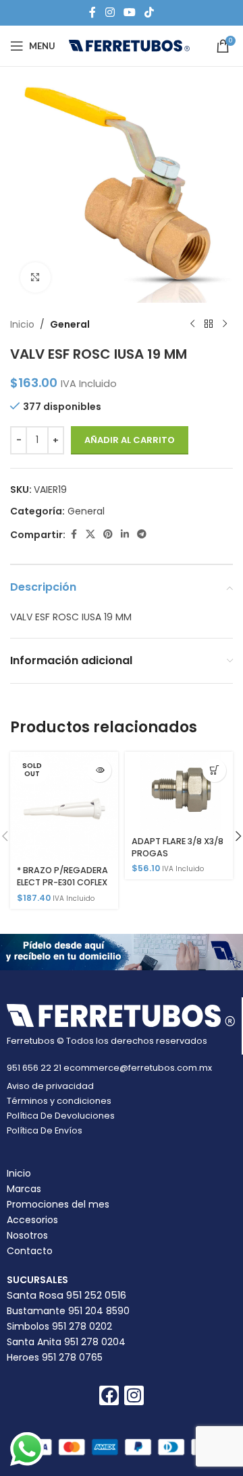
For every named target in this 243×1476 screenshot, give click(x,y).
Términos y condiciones (59, 1100)
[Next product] (225, 324)
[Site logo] (129, 45)
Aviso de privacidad (50, 1086)
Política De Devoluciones (61, 1115)
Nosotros (27, 1235)
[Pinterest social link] (108, 534)
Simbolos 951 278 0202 (59, 1326)
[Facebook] (109, 1395)
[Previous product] (192, 324)
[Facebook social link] (92, 12)
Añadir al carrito (129, 440)
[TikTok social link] (149, 12)
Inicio (22, 324)
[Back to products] (208, 324)
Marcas (24, 1188)
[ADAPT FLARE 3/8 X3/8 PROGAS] (179, 791)
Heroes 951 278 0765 (55, 1357)
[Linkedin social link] (125, 534)
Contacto (30, 1251)
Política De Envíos (44, 1130)
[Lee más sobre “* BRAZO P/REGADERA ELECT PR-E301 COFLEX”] (99, 770)
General (70, 324)
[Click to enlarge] (35, 277)
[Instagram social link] (110, 12)
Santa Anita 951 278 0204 (66, 1342)
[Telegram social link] (142, 534)
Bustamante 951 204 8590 (68, 1311)
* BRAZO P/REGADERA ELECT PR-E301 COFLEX (62, 876)
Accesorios (32, 1220)
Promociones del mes (58, 1204)
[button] (214, 770)
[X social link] (90, 534)
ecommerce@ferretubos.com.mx (137, 1067)
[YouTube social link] (129, 12)
